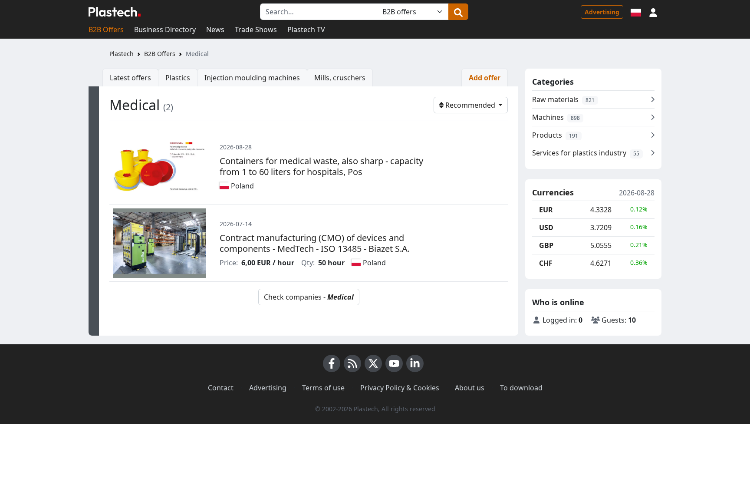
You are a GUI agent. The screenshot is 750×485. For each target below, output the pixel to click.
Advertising (602, 12)
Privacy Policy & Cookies (399, 388)
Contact (221, 388)
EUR (546, 209)
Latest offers (130, 77)
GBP (546, 245)
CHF (546, 263)
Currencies (553, 193)
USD (546, 227)
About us (469, 388)
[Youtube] (394, 363)
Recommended (470, 105)
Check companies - (309, 297)
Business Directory (165, 29)
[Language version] (636, 11)
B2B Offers (106, 29)
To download (521, 388)
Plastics (177, 77)
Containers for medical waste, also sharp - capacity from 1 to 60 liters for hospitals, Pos (321, 166)
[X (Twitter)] (373, 363)
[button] (653, 11)
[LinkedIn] (415, 363)
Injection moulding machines (252, 77)
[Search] (458, 11)
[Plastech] (115, 11)
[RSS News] (352, 363)
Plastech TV (306, 29)
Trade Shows (256, 29)
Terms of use (323, 388)
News (215, 29)
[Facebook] (331, 363)
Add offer (484, 77)
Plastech (121, 53)
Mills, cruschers (339, 77)
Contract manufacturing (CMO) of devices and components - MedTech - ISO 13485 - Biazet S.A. (315, 243)
